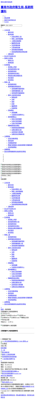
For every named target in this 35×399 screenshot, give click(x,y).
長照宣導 (11, 140)
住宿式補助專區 (13, 138)
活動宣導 (11, 54)
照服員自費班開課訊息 (15, 75)
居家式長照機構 (16, 119)
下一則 (3, 350)
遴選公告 (11, 60)
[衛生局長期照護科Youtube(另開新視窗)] (11, 373)
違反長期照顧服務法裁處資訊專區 (15, 151)
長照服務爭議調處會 (17, 93)
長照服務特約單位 (13, 73)
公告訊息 (7, 30)
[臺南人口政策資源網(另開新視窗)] (8, 354)
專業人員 (7, 82)
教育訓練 (11, 34)
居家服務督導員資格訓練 (19, 52)
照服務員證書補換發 (17, 127)
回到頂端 (3, 348)
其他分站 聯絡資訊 (7, 375)
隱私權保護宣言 (21, 395)
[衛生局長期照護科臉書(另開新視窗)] (10, 371)
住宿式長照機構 (16, 121)
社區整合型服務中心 (17, 114)
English (6, 22)
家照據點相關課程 (17, 49)
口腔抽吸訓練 (15, 47)
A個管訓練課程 (16, 41)
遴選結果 (11, 62)
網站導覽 (7, 18)
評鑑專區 (11, 110)
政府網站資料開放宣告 (8, 395)
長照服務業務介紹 (13, 69)
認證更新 (14, 108)
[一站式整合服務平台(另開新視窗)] (8, 359)
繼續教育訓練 (15, 43)
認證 (12, 104)
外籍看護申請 (12, 143)
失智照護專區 (12, 147)
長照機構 (14, 112)
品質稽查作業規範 (17, 132)
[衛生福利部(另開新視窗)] (5, 352)
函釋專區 (7, 149)
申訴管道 (11, 78)
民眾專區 (7, 65)
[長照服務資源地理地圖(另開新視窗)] (9, 356)
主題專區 (7, 136)
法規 (12, 99)
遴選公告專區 (8, 58)
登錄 (12, 101)
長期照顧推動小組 (17, 91)
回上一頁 (3, 345)
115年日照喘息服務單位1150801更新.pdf (15, 341)
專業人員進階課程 (17, 39)
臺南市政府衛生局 (10, 20)
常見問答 (11, 80)
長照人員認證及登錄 (14, 95)
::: (4, 16)
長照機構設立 (12, 117)
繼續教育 (14, 106)
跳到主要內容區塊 (6, 2)
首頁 (2, 309)
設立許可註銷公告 (10, 56)
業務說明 (14, 97)
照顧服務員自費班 (13, 125)
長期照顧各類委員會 (14, 86)
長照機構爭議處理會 (17, 88)
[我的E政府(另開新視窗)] (7, 382)
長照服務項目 (12, 71)
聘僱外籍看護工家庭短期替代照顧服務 (20, 145)
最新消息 (11, 32)
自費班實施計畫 (16, 130)
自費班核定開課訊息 (17, 134)
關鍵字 (3, 25)
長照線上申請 (12, 67)
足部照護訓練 (15, 45)
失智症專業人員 (16, 36)
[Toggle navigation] (1, 26)
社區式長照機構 (16, 123)
